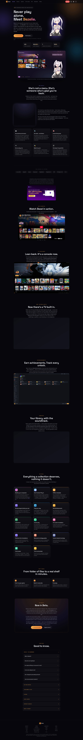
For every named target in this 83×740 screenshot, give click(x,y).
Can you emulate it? (37, 729)
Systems (22, 1)
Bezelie (13, 1)
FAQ (32, 1)
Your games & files (28, 689)
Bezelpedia (36, 1)
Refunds (56, 730)
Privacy (56, 729)
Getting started (27, 684)
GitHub (40, 1)
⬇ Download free (18, 35)
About (27, 729)
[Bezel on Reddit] (73, 2)
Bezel (9, 1)
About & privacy (27, 708)
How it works (27, 1)
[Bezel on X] (71, 2)
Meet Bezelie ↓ (28, 35)
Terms (56, 727)
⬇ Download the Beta (36, 627)
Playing (25, 694)
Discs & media (27, 699)
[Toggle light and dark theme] (76, 2)
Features (18, 1)
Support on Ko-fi (47, 627)
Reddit (46, 729)
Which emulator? (36, 730)
